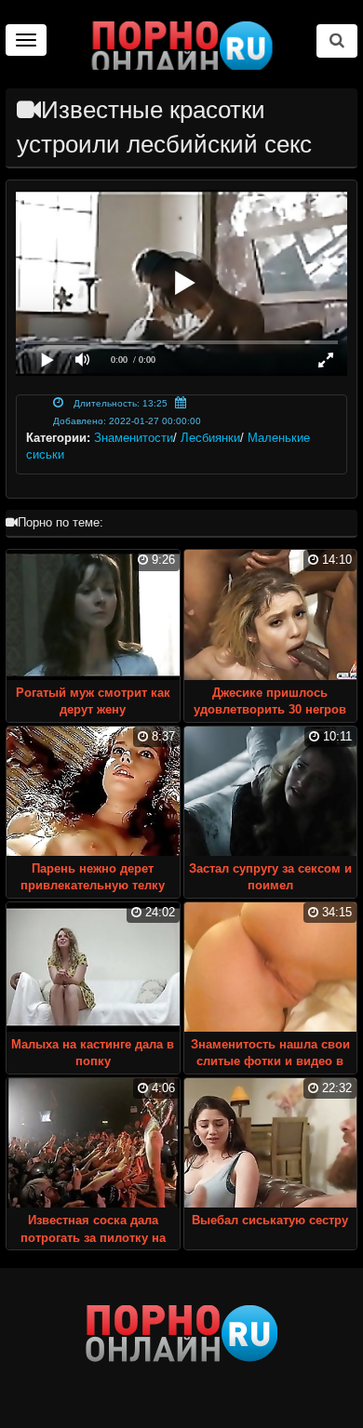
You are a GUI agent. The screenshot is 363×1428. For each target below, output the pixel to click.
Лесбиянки (210, 438)
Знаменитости (133, 438)
